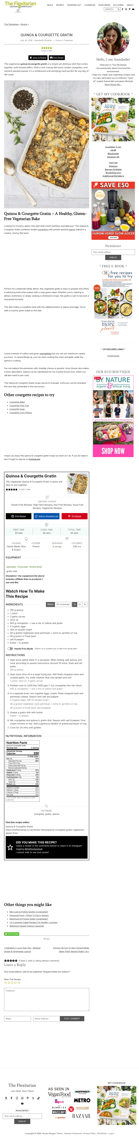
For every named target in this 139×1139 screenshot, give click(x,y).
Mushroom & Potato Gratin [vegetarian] (29, 918)
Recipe (24, 24)
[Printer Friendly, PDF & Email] (11, 933)
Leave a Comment (64, 40)
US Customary (63, 604)
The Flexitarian (11, 24)
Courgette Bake (17, 402)
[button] (42, 48)
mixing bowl (35, 566)
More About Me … (113, 84)
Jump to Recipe (39, 57)
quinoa (72, 229)
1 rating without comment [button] (46, 960)
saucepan (11, 566)
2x (80, 604)
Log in (111, 1133)
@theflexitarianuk (33, 849)
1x (74, 604)
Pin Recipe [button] (76, 516)
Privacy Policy (89, 1133)
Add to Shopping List (48, 516)
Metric (50, 604)
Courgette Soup (17, 409)
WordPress (102, 1133)
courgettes (42, 229)
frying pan (23, 566)
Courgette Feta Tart (19, 405)
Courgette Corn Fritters (21, 412)
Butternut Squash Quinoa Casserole (27, 926)
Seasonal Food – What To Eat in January (29, 915)
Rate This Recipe (12, 979)
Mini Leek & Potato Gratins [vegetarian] (29, 911)
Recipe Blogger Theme (52, 1133)
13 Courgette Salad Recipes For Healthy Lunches (33, 922)
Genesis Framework (73, 1133)
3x (85, 604)
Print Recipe (58, 57)
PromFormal (113, 355)
